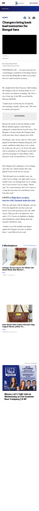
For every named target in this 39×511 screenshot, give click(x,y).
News (5, 18)
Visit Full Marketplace (30, 245)
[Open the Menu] (3, 3)
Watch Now (33, 3)
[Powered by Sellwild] (34, 363)
